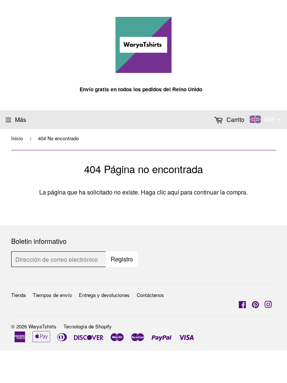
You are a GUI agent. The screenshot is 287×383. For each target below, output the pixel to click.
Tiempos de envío (52, 294)
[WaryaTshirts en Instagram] (268, 305)
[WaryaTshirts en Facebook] (242, 305)
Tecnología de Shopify (88, 326)
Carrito (234, 119)
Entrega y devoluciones (104, 294)
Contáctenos (150, 294)
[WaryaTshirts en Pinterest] (255, 305)
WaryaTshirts (42, 326)
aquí (173, 192)
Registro (122, 259)
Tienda (18, 294)
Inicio (17, 138)
